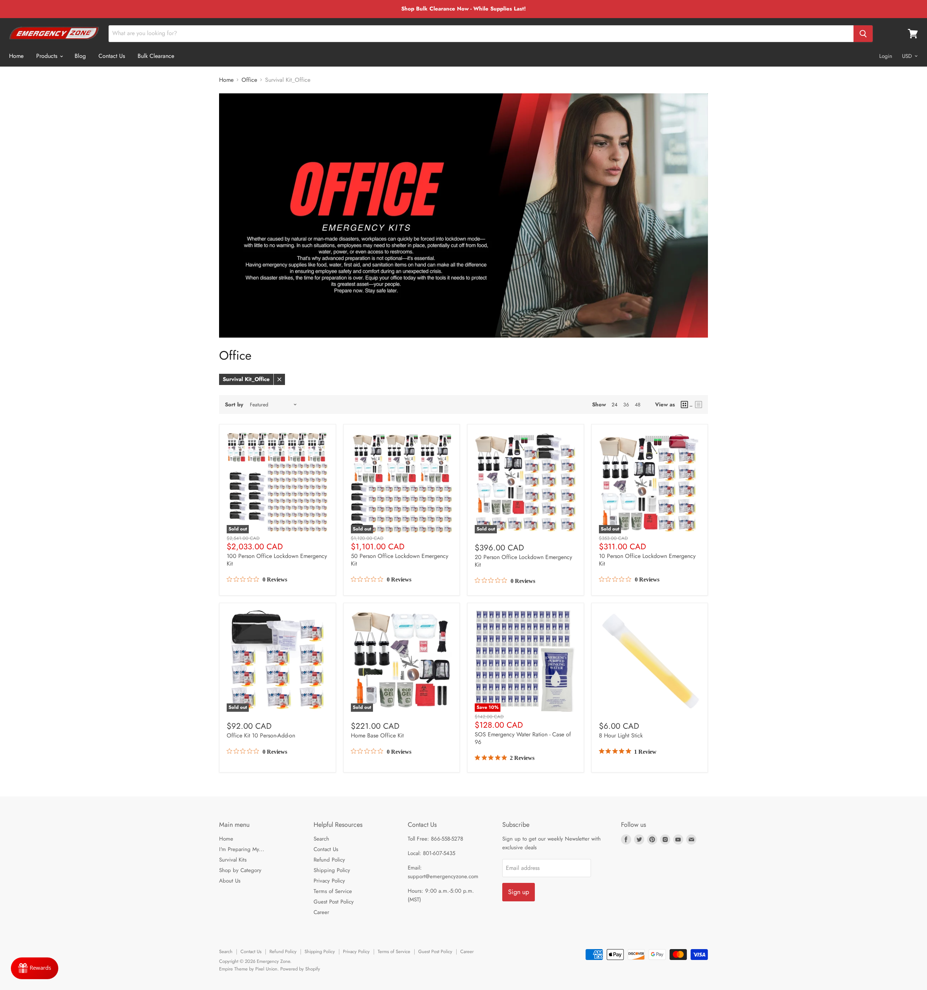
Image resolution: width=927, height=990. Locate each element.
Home (16, 56)
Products (47, 56)
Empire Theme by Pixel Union (248, 968)
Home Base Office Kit (377, 735)
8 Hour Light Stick (621, 735)
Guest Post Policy (334, 902)
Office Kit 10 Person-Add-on (261, 735)
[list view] (698, 404)
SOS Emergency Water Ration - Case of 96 (523, 738)
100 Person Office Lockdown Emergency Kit (277, 560)
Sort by (234, 405)
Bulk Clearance (156, 56)
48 (638, 404)
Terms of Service (333, 891)
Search (321, 839)
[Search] (863, 33)
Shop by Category (240, 870)
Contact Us (111, 56)
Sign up (518, 892)
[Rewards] (34, 968)
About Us (229, 881)
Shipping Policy (332, 870)
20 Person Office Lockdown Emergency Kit (523, 561)
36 (626, 404)
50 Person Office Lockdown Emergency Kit (399, 560)
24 (614, 404)
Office (249, 80)
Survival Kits (233, 860)
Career (321, 912)
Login (885, 56)
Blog (80, 56)
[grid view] (687, 404)
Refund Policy (329, 860)
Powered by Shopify (300, 968)
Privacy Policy (329, 881)
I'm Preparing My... (241, 849)
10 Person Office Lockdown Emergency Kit (647, 560)
